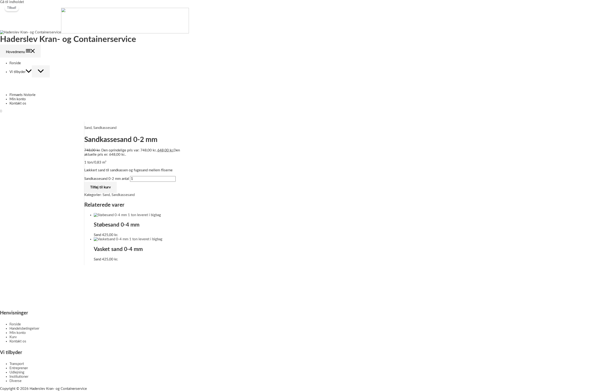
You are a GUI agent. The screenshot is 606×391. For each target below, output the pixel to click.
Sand (88, 128)
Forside (15, 63)
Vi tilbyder (17, 72)
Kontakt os (17, 103)
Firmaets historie (22, 95)
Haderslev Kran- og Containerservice (68, 39)
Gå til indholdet (12, 2)
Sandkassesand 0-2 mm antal (106, 179)
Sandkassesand (104, 128)
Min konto (17, 99)
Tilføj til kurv (100, 187)
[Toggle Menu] (41, 71)
